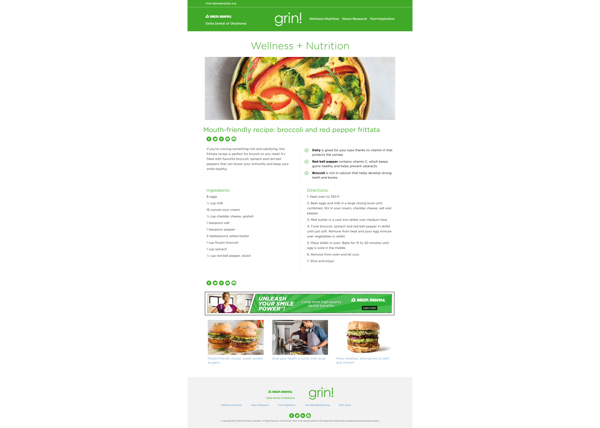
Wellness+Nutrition (324, 19)
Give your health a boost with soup (298, 358)
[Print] (234, 138)
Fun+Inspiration (382, 19)
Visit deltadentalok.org (220, 3)
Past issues (345, 405)
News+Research (354, 19)
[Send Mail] (228, 138)
